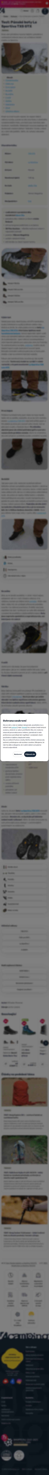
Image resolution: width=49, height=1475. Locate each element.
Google (24, 727)
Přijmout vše (30, 754)
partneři (14, 727)
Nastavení (18, 754)
